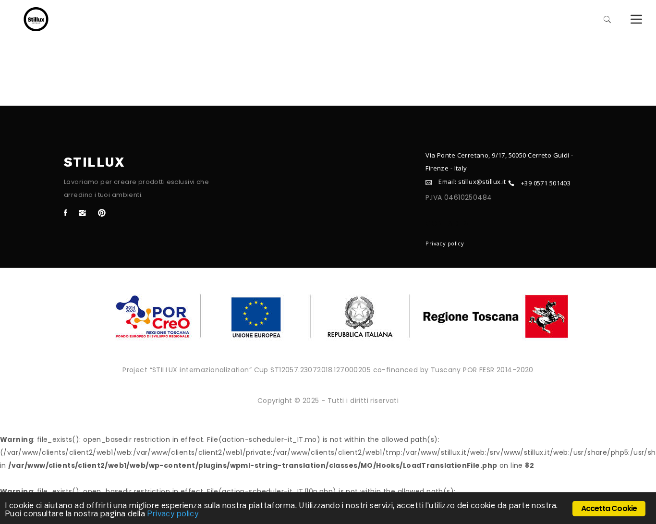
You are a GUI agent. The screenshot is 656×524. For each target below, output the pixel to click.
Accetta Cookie (609, 508)
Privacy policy (444, 243)
